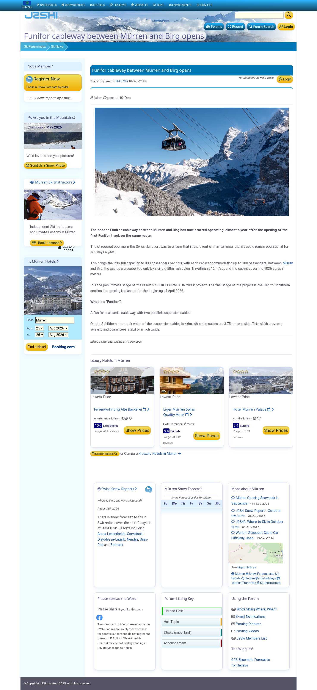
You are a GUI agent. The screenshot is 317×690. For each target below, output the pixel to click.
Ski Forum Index (35, 46)
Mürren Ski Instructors (53, 182)
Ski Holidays (267, 578)
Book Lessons (48, 243)
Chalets (206, 4)
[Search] (289, 15)
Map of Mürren (246, 567)
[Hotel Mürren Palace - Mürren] (261, 380)
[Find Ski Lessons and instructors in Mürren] (53, 204)
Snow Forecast (259, 574)
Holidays (120, 4)
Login (286, 79)
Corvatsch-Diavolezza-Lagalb (120, 536)
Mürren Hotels (43, 261)
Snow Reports (75, 4)
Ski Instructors (270, 583)
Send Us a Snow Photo (47, 165)
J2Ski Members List (252, 638)
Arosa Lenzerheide (111, 534)
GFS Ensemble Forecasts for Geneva (250, 662)
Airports (141, 4)
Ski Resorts (48, 4)
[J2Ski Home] (41, 18)
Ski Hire (249, 578)
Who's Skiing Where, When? (257, 609)
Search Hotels (104, 453)
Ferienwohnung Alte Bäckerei (118, 409)
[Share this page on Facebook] (99, 617)
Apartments (182, 4)
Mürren (287, 263)
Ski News (57, 46)
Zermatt (116, 545)
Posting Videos (247, 631)
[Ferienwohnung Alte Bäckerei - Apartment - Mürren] (122, 380)
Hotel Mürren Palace (250, 409)
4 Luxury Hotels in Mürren (158, 454)
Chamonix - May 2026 (44, 127)
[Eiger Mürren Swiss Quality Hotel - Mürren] (191, 380)
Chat (160, 4)
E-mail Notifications (250, 617)
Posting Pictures (248, 624)
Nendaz (132, 539)
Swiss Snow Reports (117, 488)
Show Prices (137, 430)
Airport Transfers (243, 583)
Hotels (99, 4)
